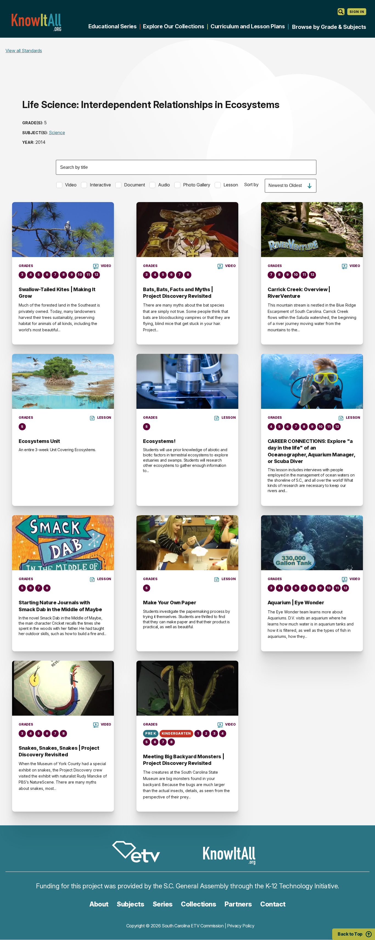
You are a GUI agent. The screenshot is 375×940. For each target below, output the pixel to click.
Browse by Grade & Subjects (329, 27)
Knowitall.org (36, 22)
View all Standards (23, 50)
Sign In (356, 12)
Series (163, 904)
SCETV (139, 852)
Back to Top (350, 934)
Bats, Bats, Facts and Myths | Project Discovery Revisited (178, 292)
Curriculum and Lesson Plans (248, 26)
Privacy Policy (240, 925)
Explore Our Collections (173, 26)
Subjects (130, 904)
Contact (273, 904)
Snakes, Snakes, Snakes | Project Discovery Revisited (59, 751)
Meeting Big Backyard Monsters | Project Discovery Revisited (183, 760)
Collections (198, 904)
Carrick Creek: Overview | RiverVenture (299, 292)
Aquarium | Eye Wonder (296, 602)
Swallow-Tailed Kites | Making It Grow (57, 292)
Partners (238, 904)
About (98, 904)
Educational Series (112, 26)
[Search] (341, 11)
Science (57, 132)
